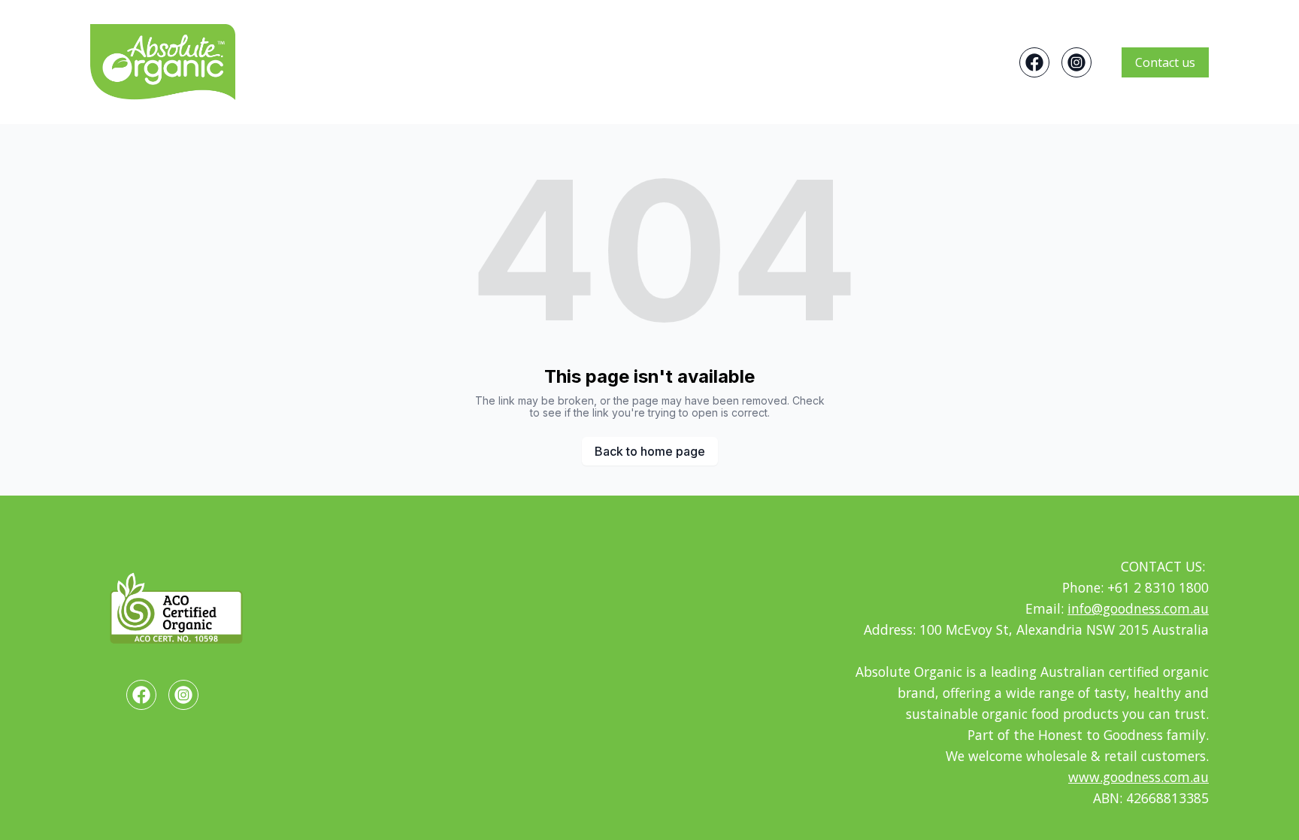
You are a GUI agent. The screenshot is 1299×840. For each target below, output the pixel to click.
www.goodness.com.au (1138, 777)
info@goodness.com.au (1138, 608)
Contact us (1165, 62)
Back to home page (650, 451)
